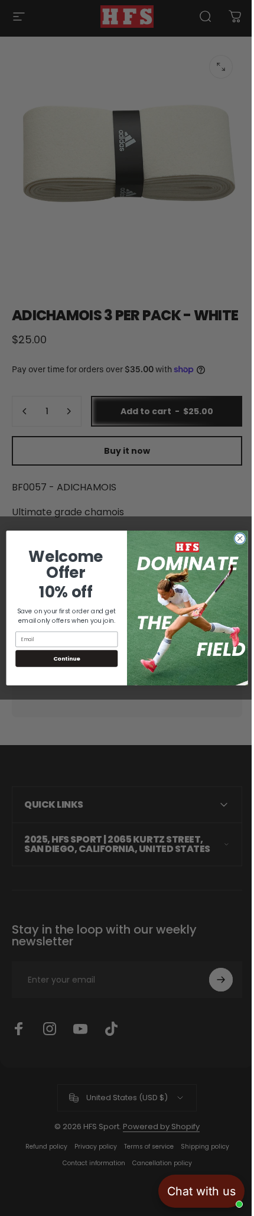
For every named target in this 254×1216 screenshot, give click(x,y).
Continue (62, 658)
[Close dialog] (235, 538)
